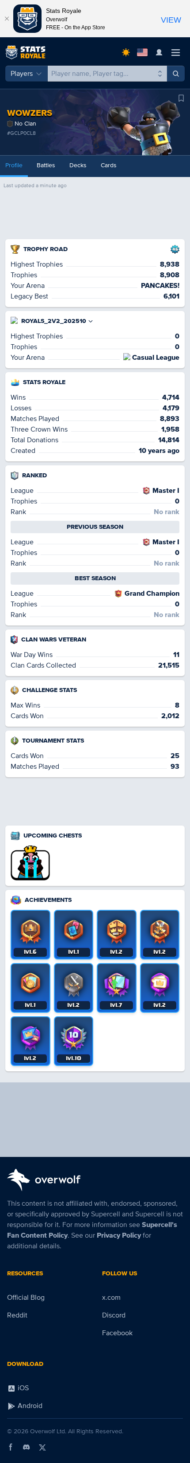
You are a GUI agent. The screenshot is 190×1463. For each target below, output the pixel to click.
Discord (113, 1315)
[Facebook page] (10, 1447)
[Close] (6, 18)
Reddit (17, 1315)
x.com (111, 1297)
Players (22, 73)
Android (29, 1405)
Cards (109, 165)
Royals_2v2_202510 (53, 321)
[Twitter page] (42, 1447)
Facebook (117, 1333)
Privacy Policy (119, 1235)
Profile (14, 165)
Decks (78, 165)
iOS (22, 1388)
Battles (46, 165)
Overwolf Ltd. (48, 1431)
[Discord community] (26, 1447)
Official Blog (26, 1297)
